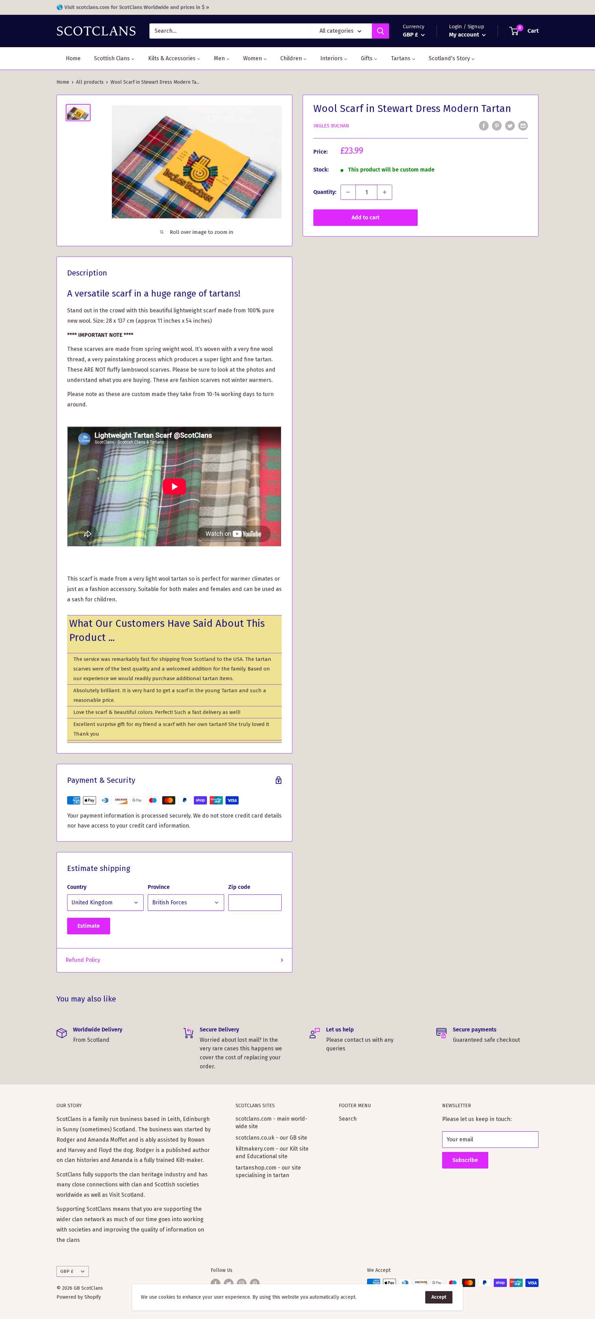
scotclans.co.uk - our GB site (271, 1137)
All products (90, 82)
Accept (438, 1297)
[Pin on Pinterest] (497, 126)
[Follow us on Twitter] (228, 1283)
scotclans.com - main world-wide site (271, 1122)
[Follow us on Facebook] (215, 1283)
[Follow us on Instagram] (242, 1283)
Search (348, 1118)
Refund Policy (82, 960)
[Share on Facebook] (484, 126)
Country (76, 887)
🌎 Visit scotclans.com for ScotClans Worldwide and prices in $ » (132, 7)
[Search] (380, 31)
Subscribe (465, 1160)
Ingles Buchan (331, 126)
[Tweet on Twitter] (510, 126)
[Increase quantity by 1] (384, 192)
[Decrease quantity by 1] (348, 192)
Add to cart (365, 217)
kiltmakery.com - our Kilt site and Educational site (272, 1152)
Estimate (88, 926)
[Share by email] (523, 126)
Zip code (239, 887)
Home (62, 82)
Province (159, 887)
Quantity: (324, 192)
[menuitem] (68, 58)
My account (464, 34)
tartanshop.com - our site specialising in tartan (268, 1171)
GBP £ (66, 1271)
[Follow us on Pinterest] (255, 1283)
